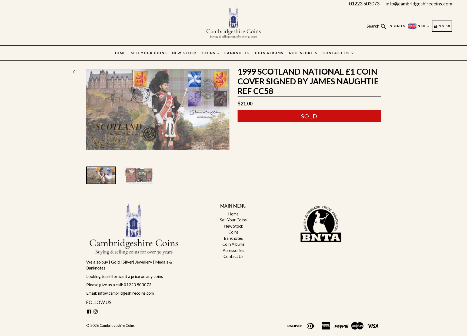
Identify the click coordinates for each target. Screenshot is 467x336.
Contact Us (336, 53)
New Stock (184, 53)
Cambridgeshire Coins (117, 325)
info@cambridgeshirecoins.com (419, 3)
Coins (209, 53)
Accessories (303, 53)
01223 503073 (364, 3)
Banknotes (237, 53)
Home (120, 53)
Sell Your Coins (149, 53)
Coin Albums (269, 53)
